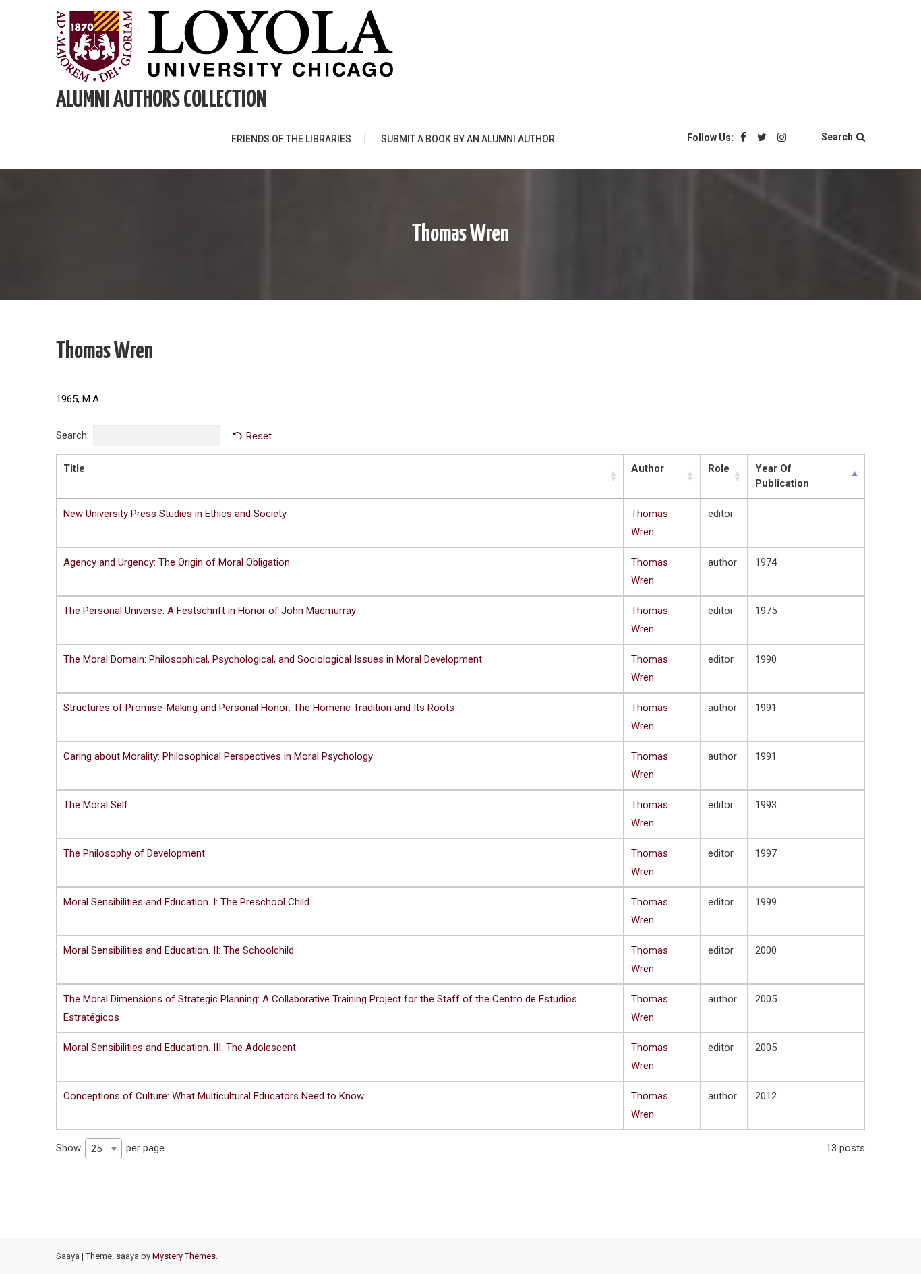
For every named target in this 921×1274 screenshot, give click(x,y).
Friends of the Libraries (291, 138)
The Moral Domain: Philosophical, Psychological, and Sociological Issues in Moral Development (272, 659)
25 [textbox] (96, 1149)
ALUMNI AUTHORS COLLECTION (161, 100)
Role (719, 468)
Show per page (110, 1147)
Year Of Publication (782, 475)
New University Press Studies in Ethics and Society (175, 514)
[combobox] (103, 1148)
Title (74, 468)
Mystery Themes (184, 1256)
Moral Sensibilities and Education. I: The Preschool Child (186, 902)
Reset (259, 436)
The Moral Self (95, 805)
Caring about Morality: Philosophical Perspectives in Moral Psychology (218, 756)
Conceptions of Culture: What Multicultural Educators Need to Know (213, 1096)
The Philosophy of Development (134, 853)
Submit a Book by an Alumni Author (468, 138)
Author (647, 468)
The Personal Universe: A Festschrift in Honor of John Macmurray (209, 611)
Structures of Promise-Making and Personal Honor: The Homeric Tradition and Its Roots (258, 708)
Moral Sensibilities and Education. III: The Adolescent (179, 1047)
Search (837, 136)
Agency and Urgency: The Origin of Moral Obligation (176, 562)
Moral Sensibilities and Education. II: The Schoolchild (178, 950)
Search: (72, 435)
